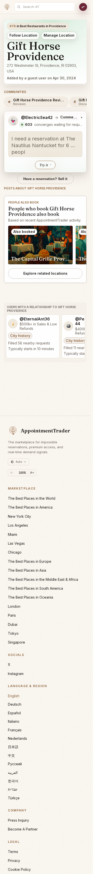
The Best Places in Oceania (30, 597)
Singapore (16, 642)
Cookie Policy (19, 869)
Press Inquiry (18, 820)
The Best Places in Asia (27, 570)
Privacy (14, 860)
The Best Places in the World (31, 498)
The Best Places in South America (35, 588)
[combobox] (47, 7)
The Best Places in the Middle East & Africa (43, 579)
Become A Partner (23, 829)
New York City (19, 516)
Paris (12, 615)
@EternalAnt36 (35, 319)
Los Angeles (18, 525)
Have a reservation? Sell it (45, 179)
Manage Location (59, 35)
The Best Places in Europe (29, 561)
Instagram (16, 674)
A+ (32, 472)
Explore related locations (45, 273)
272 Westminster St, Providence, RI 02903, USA (42, 68)
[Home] (6, 6)
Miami (12, 534)
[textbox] (45, 144)
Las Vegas (16, 543)
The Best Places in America (30, 507)
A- (12, 472)
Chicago (15, 552)
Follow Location (23, 35)
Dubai (12, 624)
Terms (13, 852)
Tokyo (13, 633)
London (14, 606)
